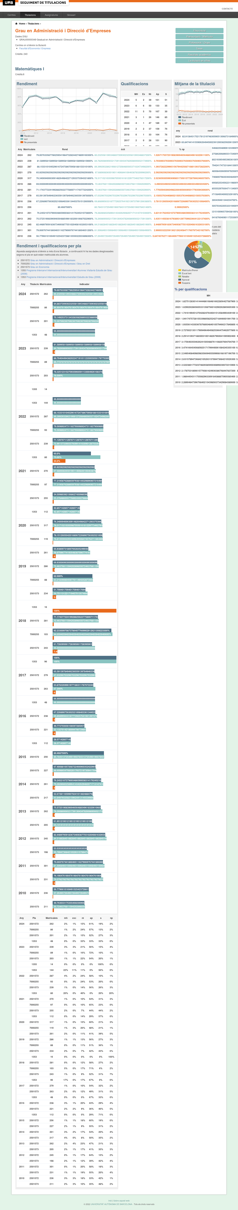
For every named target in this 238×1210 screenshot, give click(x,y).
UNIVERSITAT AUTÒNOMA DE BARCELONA (111, 1204)
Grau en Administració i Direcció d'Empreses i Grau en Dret (60, 263)
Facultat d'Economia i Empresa (35, 48)
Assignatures (51, 14)
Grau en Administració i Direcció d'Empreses (52, 260)
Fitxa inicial (199, 30)
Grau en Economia (39, 266)
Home (22, 23)
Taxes (199, 48)
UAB (9, 2)
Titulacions (30, 14)
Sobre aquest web (121, 1200)
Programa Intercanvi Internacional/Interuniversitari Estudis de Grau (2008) (63, 276)
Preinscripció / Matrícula (199, 36)
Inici (110, 1200)
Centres (12, 14)
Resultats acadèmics (199, 54)
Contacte (227, 8)
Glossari (71, 14)
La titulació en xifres (199, 60)
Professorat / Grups (199, 42)
